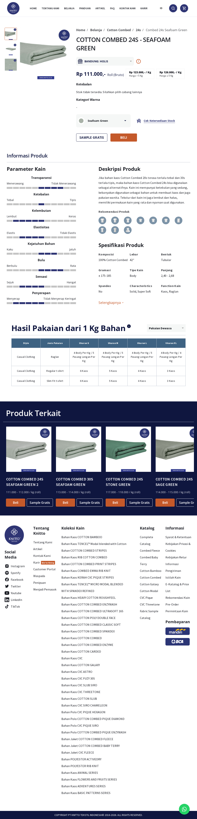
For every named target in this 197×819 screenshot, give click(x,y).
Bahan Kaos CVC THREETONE (80, 692)
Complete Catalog (146, 540)
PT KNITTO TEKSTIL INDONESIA (85, 815)
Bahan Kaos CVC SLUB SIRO (79, 685)
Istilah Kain (173, 577)
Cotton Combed (119, 30)
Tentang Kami (50, 8)
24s (138, 30)
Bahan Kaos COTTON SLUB (79, 699)
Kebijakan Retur (176, 557)
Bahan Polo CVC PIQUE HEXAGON (83, 712)
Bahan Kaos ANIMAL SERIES (79, 773)
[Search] (173, 8)
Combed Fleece (150, 550)
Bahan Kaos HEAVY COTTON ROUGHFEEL (88, 598)
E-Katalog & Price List (177, 587)
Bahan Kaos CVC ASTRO (76, 672)
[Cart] (184, 8)
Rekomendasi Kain (177, 598)
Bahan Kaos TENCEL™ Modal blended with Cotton (93, 544)
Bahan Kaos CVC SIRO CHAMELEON (84, 705)
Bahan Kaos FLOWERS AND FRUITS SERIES (89, 779)
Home (33, 8)
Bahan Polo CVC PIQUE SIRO (80, 725)
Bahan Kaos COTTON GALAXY (80, 665)
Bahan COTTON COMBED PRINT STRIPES (88, 564)
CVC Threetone (150, 604)
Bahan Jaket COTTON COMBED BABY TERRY (90, 746)
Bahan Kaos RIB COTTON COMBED (84, 557)
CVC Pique (146, 598)
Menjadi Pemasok (44, 589)
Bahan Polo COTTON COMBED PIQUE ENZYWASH (93, 732)
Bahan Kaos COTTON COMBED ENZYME (87, 645)
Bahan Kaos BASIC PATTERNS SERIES (85, 793)
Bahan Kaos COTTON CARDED (81, 651)
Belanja (69, 8)
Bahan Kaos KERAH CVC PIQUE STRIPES (87, 577)
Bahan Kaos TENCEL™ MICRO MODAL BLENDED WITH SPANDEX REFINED (92, 587)
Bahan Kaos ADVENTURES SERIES (83, 786)
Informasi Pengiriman (173, 567)
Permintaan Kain (176, 611)
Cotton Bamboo (150, 571)
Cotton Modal (149, 591)
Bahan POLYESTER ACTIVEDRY (81, 759)
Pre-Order (172, 604)
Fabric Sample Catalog (149, 614)
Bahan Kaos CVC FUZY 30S (78, 678)
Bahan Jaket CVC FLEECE (77, 752)
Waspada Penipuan (39, 579)
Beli (15, 502)
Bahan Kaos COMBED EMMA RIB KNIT (86, 571)
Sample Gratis (40, 502)
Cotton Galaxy (149, 584)
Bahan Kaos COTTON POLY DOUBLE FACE (88, 618)
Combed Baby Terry (149, 560)
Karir (143, 8)
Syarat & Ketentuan (178, 537)
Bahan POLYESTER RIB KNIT (80, 766)
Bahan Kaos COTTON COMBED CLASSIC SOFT (91, 624)
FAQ (112, 8)
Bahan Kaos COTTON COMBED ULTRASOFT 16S (92, 611)
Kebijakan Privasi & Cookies (177, 547)
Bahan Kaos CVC (72, 658)
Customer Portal (44, 569)
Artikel (100, 8)
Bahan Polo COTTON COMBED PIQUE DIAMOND (92, 719)
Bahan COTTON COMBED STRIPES (84, 550)
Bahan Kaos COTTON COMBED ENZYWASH (89, 604)
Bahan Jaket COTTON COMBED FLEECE (87, 739)
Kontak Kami (42, 556)
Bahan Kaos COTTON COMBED (81, 638)
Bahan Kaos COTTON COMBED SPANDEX (88, 631)
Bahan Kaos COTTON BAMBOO (81, 537)
